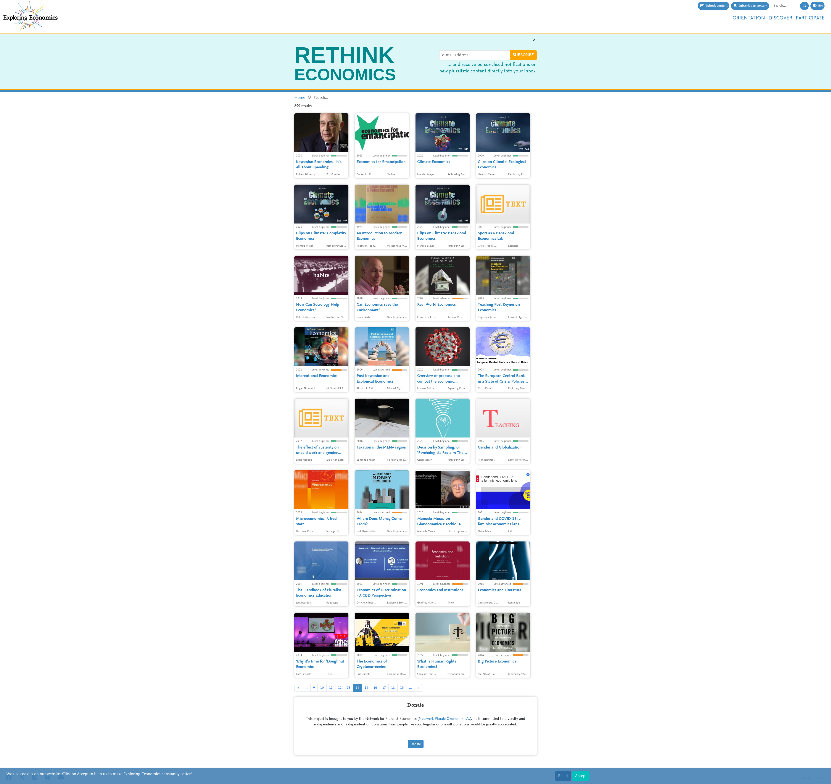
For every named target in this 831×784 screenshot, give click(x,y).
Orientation (749, 18)
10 (322, 688)
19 (402, 688)
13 (348, 688)
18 (393, 688)
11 (331, 688)
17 (384, 688)
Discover (780, 18)
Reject (563, 776)
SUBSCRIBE (523, 55)
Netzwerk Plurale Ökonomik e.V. (444, 719)
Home (299, 98)
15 (366, 688)
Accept (581, 776)
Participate (810, 18)
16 (375, 688)
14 (357, 688)
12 (339, 688)
